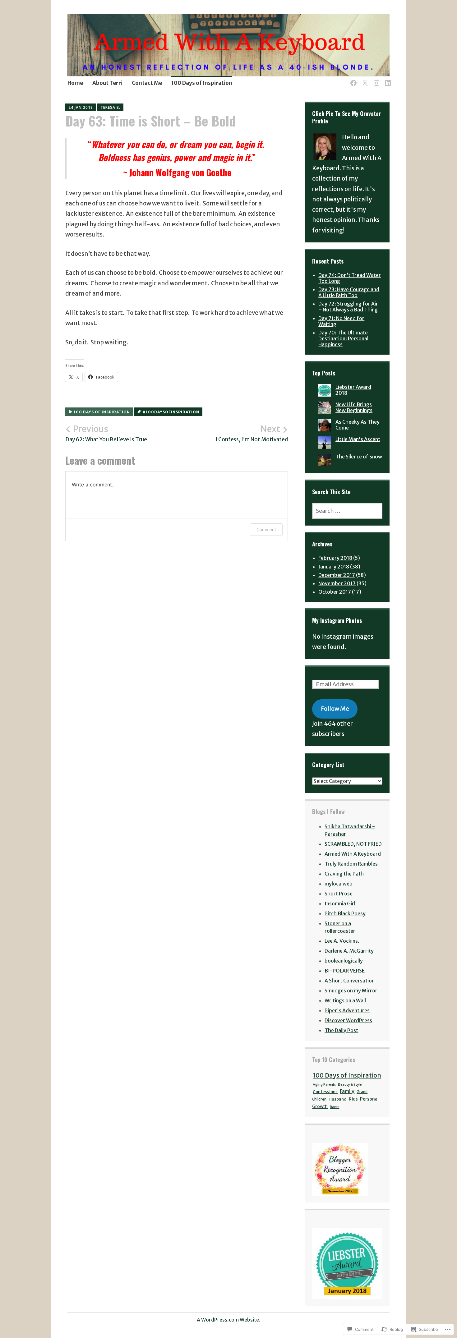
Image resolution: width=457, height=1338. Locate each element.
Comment (266, 529)
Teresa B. (110, 107)
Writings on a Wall (345, 1000)
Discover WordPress (348, 1020)
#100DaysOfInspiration (171, 412)
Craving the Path (344, 874)
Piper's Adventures (347, 1010)
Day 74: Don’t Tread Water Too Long (349, 278)
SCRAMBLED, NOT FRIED (353, 844)
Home (75, 83)
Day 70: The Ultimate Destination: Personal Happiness (343, 338)
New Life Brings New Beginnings (353, 407)
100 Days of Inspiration (201, 83)
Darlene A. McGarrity (349, 951)
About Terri (107, 83)
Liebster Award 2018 (353, 390)
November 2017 (337, 583)
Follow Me (335, 708)
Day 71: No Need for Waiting (341, 321)
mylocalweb (339, 884)
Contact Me (147, 83)
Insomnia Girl (340, 903)
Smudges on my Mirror (351, 990)
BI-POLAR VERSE (345, 971)
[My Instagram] (375, 79)
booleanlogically (344, 961)
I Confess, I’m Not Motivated (251, 433)
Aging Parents (324, 1084)
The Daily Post (341, 1030)
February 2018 (335, 558)
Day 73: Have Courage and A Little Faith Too (348, 292)
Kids (353, 1099)
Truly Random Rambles (351, 864)
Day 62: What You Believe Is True (106, 433)
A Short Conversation (350, 980)
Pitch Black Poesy (345, 913)
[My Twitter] (364, 79)
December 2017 (336, 575)
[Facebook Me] (352, 79)
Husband (338, 1099)
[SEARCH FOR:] (347, 511)
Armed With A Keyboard (353, 854)
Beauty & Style (350, 1084)
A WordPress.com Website (228, 1320)
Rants (334, 1107)
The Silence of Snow (358, 456)
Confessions (325, 1091)
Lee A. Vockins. (342, 941)
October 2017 (334, 592)
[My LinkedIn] (387, 79)
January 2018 (333, 566)
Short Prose (339, 893)
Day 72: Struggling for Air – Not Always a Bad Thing (348, 307)
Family (347, 1091)
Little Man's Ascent (357, 439)
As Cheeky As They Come (357, 425)
